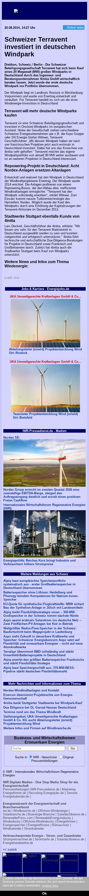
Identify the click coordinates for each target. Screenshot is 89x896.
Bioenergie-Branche (41, 814)
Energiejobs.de (53, 793)
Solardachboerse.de (70, 814)
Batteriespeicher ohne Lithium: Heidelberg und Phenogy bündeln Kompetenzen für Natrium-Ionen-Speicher (40, 596)
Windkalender (12, 828)
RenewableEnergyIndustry (53, 818)
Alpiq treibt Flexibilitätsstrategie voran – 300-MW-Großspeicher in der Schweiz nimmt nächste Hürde (41, 613)
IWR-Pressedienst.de (44, 789)
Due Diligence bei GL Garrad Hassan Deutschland (39, 707)
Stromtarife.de (44, 839)
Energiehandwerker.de (18, 843)
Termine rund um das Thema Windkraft (32, 712)
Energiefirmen (65, 821)
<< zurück (10, 849)
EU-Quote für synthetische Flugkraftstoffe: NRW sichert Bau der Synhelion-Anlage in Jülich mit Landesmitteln (43, 605)
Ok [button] (44, 893)
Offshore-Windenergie (53, 811)
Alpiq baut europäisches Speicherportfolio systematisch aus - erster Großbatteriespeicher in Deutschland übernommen (39, 584)
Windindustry (12, 821)
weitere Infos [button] (50, 885)
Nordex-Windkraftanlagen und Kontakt (31, 690)
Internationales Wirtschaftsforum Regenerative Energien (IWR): (44, 506)
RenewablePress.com (18, 818)
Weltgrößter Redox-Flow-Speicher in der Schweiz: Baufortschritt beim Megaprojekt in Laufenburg (39, 630)
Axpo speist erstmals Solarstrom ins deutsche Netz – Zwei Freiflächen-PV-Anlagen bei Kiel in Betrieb (42, 622)
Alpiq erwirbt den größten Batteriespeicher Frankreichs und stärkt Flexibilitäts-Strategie (43, 661)
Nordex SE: (11, 437)
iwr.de (7, 811)
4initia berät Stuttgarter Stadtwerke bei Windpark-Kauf (42, 703)
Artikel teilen (75, 27)
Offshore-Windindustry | (39, 821)
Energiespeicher (14, 825)
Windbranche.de (24, 811)
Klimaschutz (60, 825)
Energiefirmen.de (14, 793)
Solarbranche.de (14, 814)
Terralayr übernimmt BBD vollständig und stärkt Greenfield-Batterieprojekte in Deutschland (38, 653)
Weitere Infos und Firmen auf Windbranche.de (37, 728)
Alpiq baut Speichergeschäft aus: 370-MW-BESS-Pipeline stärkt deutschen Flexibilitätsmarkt (39, 669)
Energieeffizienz (39, 825)
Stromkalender (34, 828)
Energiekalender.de (16, 796)
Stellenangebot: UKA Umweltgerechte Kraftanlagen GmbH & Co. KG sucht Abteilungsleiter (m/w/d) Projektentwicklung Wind (40, 720)
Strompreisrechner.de (17, 839)
